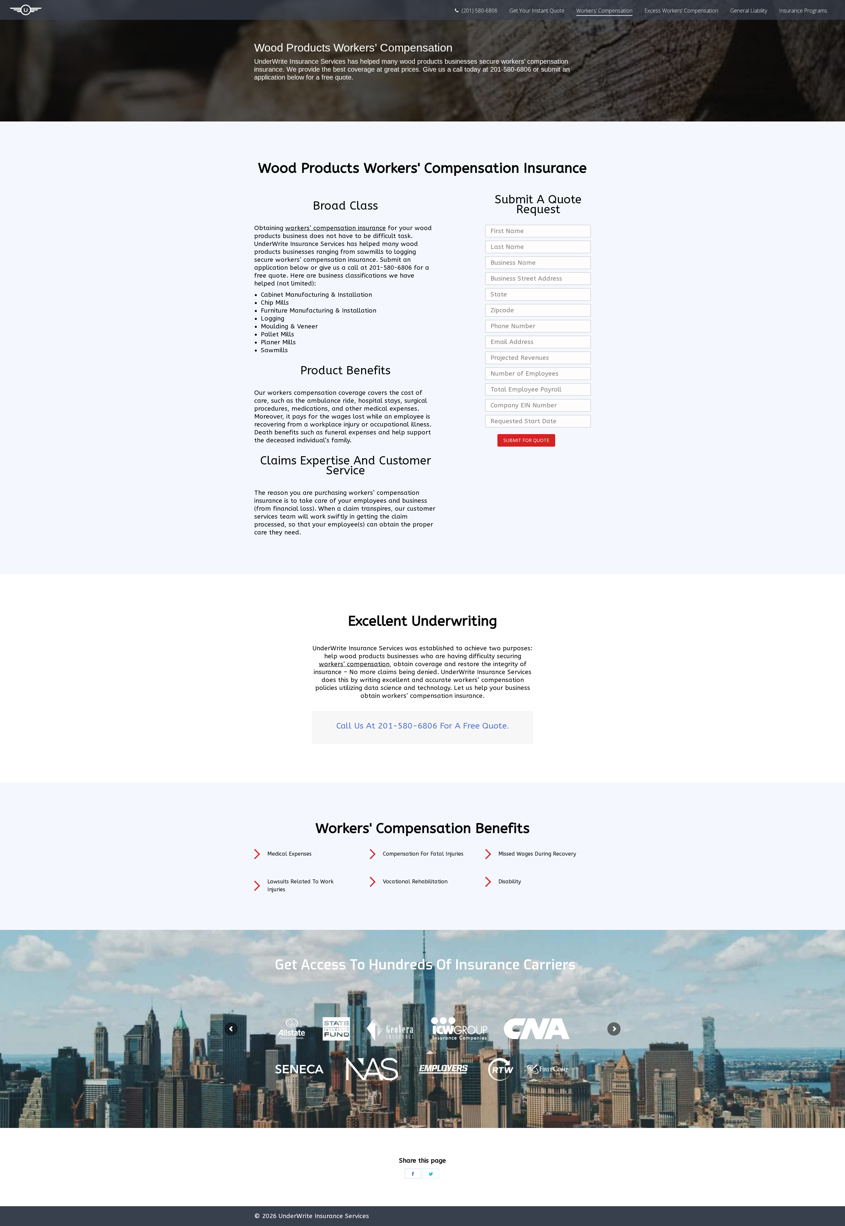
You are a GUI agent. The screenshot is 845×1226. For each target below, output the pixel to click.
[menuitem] (476, 10)
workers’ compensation (354, 664)
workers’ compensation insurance (335, 228)
